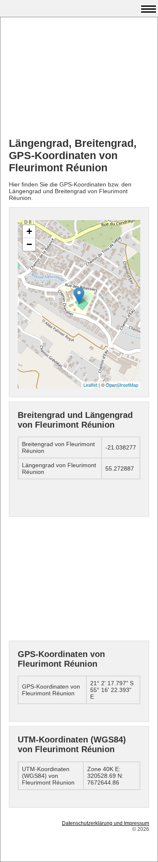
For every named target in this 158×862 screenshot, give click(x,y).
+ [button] (29, 231)
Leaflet (90, 384)
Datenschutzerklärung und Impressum (105, 823)
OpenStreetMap (122, 384)
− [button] (29, 244)
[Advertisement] (79, 78)
